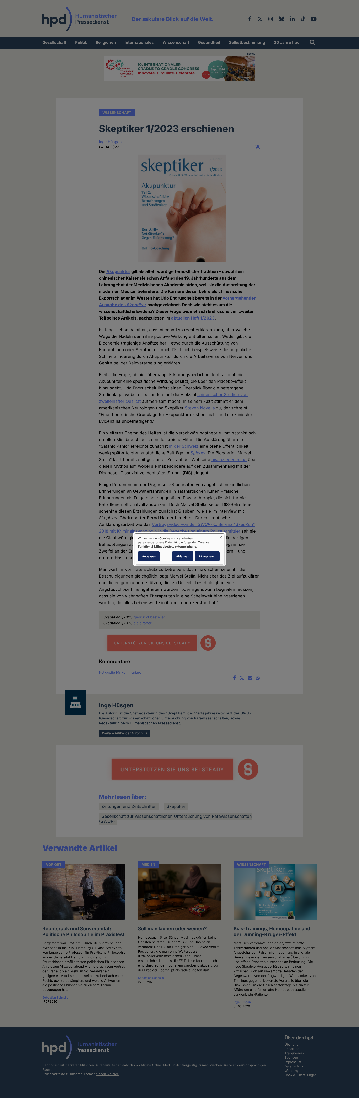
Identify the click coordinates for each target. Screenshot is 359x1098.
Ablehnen (182, 556)
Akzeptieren (207, 556)
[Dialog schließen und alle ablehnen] (221, 536)
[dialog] (179, 549)
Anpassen (149, 556)
